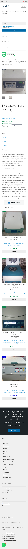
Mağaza (9, 11)
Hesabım (5, 475)
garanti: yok (12, 118)
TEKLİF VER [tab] (4, 145)
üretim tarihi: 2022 (14, 344)
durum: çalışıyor (5, 118)
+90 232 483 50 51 (11, 534)
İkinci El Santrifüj (15, 11)
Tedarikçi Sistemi (7, 472)
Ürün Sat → (14, 430)
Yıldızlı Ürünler (6, 456)
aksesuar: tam (7, 243)
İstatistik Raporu (7, 477)
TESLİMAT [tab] (4, 137)
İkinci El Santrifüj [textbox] (13, 41)
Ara (14, 30)
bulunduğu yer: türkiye (16, 292)
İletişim (5, 467)
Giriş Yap (5, 1)
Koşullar (5, 448)
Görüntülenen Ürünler (8, 461)
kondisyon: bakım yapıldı (14, 245)
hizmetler (22, 167)
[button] (24, 71)
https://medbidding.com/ (10, 540)
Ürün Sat (5, 469)
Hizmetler (5, 454)
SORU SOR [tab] (4, 141)
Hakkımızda (6, 446)
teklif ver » (14, 251)
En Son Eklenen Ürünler (8, 459)
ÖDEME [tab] (3, 133)
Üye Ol (2, 1)
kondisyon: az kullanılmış (19, 342)
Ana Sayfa (5, 11)
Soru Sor (17, 125)
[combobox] (14, 41)
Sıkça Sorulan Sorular (8, 464)
